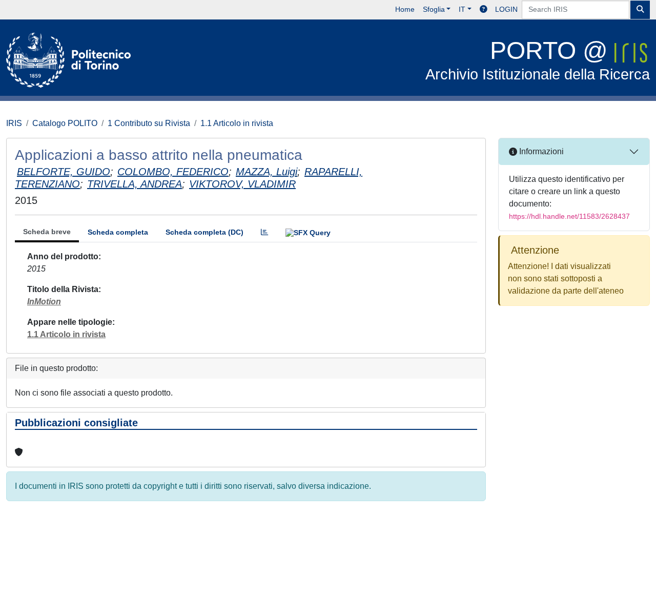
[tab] (264, 232)
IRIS (14, 123)
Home (405, 9)
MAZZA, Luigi (266, 171)
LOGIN (506, 9)
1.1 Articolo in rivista (236, 123)
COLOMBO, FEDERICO (173, 171)
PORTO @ (537, 59)
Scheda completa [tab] (118, 232)
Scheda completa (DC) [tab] (204, 232)
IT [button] (462, 9)
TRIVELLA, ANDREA (134, 184)
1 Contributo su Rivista (149, 123)
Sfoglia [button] (434, 9)
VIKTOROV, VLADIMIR (242, 184)
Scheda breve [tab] (47, 232)
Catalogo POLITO (64, 123)
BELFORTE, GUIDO (63, 171)
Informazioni (540, 151)
